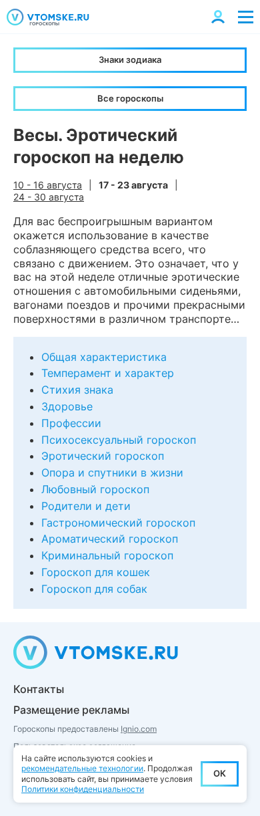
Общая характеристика (104, 357)
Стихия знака (77, 389)
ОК (219, 773)
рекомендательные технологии (82, 768)
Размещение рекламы (71, 709)
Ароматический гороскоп (109, 538)
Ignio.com (139, 729)
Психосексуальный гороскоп (118, 439)
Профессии (71, 423)
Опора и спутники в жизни (112, 472)
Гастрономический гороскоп (118, 522)
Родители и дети (86, 506)
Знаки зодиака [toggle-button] (130, 59)
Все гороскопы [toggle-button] (130, 98)
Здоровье (67, 406)
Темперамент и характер (107, 373)
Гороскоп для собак (94, 588)
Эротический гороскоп (102, 455)
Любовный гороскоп (95, 489)
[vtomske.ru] (48, 17)
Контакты (38, 689)
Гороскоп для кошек (95, 572)
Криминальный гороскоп (107, 555)
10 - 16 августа (47, 184)
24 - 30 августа (48, 196)
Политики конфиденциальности (82, 789)
